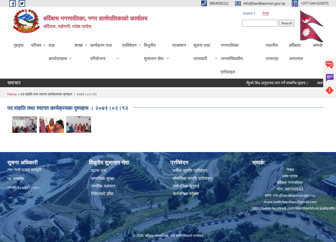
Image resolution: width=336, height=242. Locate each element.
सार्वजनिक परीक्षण (186, 193)
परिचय (36, 45)
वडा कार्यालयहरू (58, 52)
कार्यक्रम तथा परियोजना (101, 52)
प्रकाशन (179, 45)
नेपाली (265, 13)
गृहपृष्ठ (19, 45)
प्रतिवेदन (129, 45)
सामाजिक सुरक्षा (102, 178)
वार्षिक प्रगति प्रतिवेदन (190, 170)
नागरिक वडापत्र (103, 186)
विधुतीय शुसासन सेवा (154, 52)
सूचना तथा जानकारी (201, 52)
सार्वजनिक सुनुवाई (186, 186)
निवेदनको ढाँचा (102, 193)
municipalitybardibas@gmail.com (290, 202)
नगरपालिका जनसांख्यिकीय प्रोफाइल (232, 58)
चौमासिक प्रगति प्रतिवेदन (192, 178)
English (248, 13)
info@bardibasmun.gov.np (294, 195)
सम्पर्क (317, 45)
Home (12, 94)
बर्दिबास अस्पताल (296, 52)
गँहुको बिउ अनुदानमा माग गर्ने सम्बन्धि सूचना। (270, 83)
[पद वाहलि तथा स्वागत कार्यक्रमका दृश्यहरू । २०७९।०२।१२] (24, 124)
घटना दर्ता (98, 170)
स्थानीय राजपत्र (272, 52)
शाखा (79, 45)
